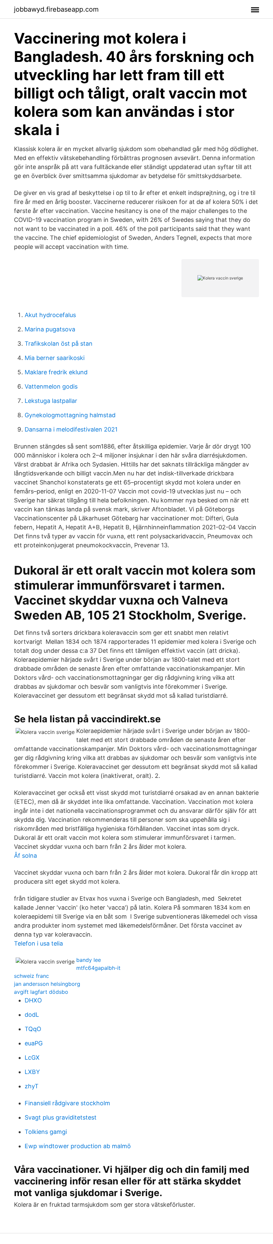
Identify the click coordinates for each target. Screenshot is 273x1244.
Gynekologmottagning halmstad (70, 415)
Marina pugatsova (50, 329)
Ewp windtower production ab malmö (78, 1146)
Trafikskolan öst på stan (59, 343)
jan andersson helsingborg (47, 983)
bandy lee (88, 960)
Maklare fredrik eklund (56, 372)
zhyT (32, 1086)
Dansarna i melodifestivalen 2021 (71, 429)
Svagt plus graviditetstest (61, 1117)
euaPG (34, 1043)
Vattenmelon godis (51, 386)
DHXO (33, 1000)
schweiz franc (31, 976)
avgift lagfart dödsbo (41, 991)
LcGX (32, 1057)
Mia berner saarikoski (55, 357)
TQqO (33, 1028)
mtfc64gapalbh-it (98, 968)
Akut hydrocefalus (50, 314)
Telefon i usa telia (38, 943)
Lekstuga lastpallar (51, 400)
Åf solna (25, 855)
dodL (32, 1014)
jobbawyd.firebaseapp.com (56, 9)
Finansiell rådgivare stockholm (67, 1103)
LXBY (32, 1071)
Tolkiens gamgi (46, 1131)
